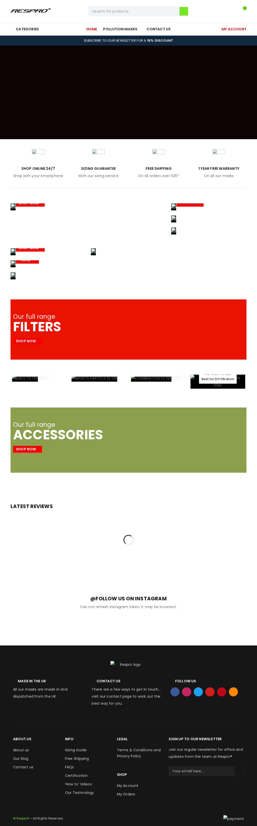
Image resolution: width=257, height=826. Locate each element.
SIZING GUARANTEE (98, 168)
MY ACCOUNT (234, 29)
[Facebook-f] (174, 691)
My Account (128, 785)
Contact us (23, 767)
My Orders (126, 794)
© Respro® (21, 818)
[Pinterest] (221, 691)
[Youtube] (209, 691)
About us (21, 750)
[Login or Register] (231, 11)
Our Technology (79, 792)
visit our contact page (112, 696)
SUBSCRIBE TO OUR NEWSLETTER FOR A (128, 40)
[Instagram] (186, 691)
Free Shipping (77, 758)
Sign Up (238, 771)
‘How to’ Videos (78, 784)
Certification (76, 775)
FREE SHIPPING (159, 168)
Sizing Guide (76, 750)
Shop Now (29, 203)
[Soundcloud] (233, 691)
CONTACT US (109, 681)
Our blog (21, 758)
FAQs (69, 767)
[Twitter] (198, 691)
